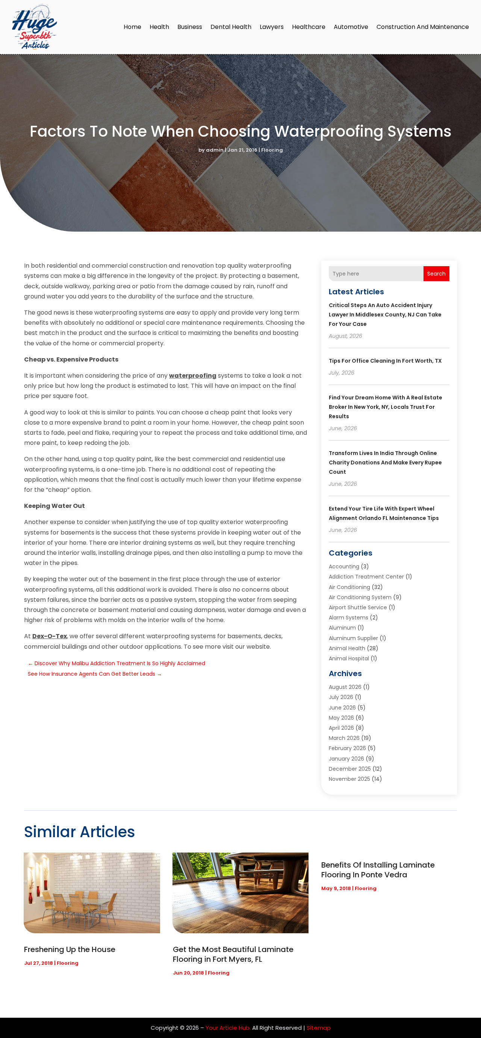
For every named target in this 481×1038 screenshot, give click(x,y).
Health (159, 27)
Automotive (351, 27)
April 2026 (341, 728)
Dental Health (230, 27)
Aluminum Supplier (353, 638)
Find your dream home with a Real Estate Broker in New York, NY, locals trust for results (385, 407)
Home (132, 27)
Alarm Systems (348, 617)
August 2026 (345, 687)
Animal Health (347, 648)
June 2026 (342, 707)
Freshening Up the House (69, 949)
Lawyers (272, 27)
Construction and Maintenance (423, 27)
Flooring (272, 150)
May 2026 (341, 718)
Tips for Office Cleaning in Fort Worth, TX (385, 361)
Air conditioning (349, 587)
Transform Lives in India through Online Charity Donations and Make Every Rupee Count (385, 462)
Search (436, 273)
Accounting (344, 566)
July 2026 (341, 697)
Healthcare (308, 27)
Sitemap (319, 1028)
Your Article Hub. (228, 1028)
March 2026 (344, 738)
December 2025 (350, 769)
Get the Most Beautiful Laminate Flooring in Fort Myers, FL (233, 954)
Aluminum (342, 627)
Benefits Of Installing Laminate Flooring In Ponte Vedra (378, 870)
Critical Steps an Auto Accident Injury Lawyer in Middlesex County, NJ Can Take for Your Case (385, 314)
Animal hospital (349, 658)
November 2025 (349, 779)
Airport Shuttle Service (358, 607)
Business (189, 27)
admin (215, 150)
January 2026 (346, 758)
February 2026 (347, 748)
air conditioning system (360, 597)
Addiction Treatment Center (366, 576)
